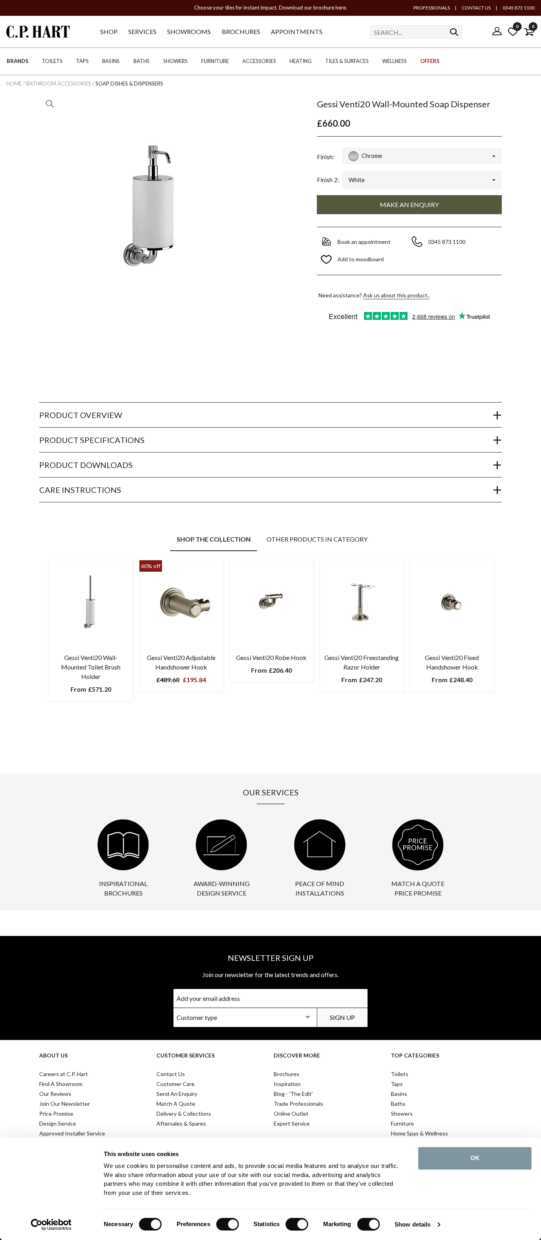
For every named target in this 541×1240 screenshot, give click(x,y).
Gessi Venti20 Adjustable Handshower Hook (181, 662)
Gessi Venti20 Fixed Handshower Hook (452, 662)
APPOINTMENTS (296, 31)
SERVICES (142, 31)
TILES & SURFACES (347, 61)
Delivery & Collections (183, 1113)
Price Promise (56, 1113)
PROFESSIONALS (431, 8)
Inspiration (287, 1083)
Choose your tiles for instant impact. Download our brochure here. (270, 7)
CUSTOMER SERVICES (185, 1055)
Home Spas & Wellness (419, 1133)
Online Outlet (291, 1113)
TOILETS (52, 61)
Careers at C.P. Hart (63, 1074)
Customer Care (175, 1083)
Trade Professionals (298, 1103)
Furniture (402, 1123)
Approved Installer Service (72, 1133)
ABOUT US (53, 1055)
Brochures (286, 1074)
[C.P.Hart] (38, 33)
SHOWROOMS (189, 31)
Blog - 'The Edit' (293, 1093)
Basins (399, 1093)
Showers (402, 1113)
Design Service (57, 1123)
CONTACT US (476, 8)
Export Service (292, 1123)
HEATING (301, 61)
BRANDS (18, 61)
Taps (397, 1083)
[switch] (227, 1224)
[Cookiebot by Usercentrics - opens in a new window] (51, 1224)
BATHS (141, 61)
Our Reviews (55, 1093)
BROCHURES (241, 31)
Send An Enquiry (176, 1093)
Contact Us (170, 1074)
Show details (412, 1224)
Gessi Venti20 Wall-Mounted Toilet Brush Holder (90, 667)
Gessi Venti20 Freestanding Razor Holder (361, 662)
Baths (398, 1103)
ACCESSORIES (259, 61)
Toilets (399, 1074)
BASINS (111, 61)
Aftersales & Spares (181, 1123)
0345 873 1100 (518, 8)
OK (475, 1157)
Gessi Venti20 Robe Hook (271, 657)
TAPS (82, 61)
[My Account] (497, 32)
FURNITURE (215, 61)
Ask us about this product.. (396, 295)
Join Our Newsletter (64, 1103)
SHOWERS (175, 61)
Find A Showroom (60, 1083)
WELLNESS (394, 61)
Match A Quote (175, 1103)
